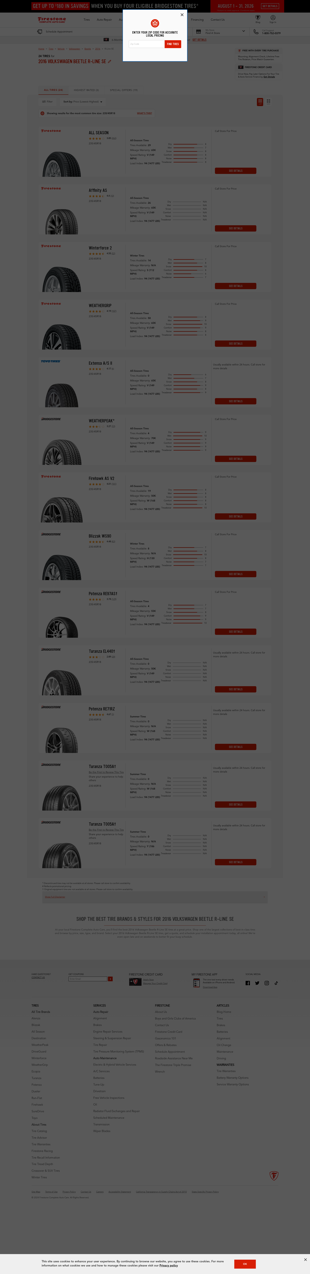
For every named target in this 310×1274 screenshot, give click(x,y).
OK (245, 1264)
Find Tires (173, 44)
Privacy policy (168, 1265)
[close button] (305, 1259)
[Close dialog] (182, 15)
